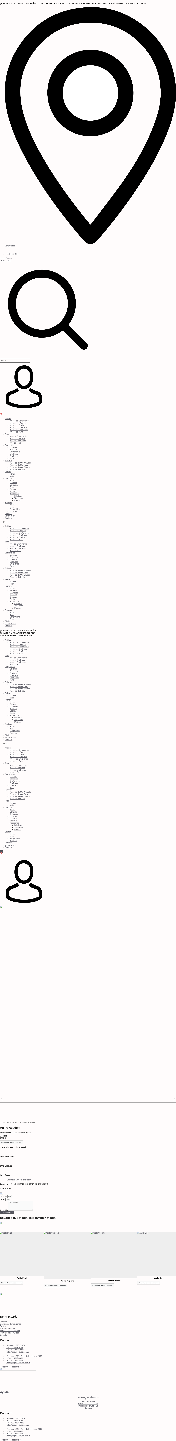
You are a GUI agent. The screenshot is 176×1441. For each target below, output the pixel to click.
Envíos (3, 1326)
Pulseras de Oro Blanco (20, 467)
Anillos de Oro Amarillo (19, 425)
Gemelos (13, 483)
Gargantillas (10, 445)
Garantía (3, 1335)
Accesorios (14, 494)
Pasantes (14, 450)
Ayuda (4, 1392)
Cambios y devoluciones (10, 1324)
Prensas (17, 500)
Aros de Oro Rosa (17, 439)
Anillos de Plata (16, 432)
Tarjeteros (18, 498)
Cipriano (8, 514)
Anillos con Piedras (18, 423)
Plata (12, 458)
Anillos (8, 419)
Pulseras (8, 461)
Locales (3, 1322)
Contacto (8, 518)
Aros (7, 434)
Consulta (4, 1210)
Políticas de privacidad (9, 1333)
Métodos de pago (7, 1328)
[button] (88, 522)
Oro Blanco (14, 456)
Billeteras (18, 496)
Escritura (13, 492)
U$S (9, 260)
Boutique (8, 503)
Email (2, 1199)
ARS (3, 260)
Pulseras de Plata (17, 469)
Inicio (2, 1122)
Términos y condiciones (10, 1331)
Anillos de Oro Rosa (18, 428)
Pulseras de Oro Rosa (19, 465)
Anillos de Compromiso (19, 421)
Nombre (3, 1196)
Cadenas (13, 489)
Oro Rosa (14, 454)
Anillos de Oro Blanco (19, 430)
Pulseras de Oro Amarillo (20, 463)
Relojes (8, 472)
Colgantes (14, 485)
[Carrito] (1, 414)
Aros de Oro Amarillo (18, 436)
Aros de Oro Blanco (18, 441)
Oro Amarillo (15, 452)
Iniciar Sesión (6, 258)
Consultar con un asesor (11, 1142)
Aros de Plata (15, 443)
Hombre (13, 474)
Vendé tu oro (10, 516)
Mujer (12, 476)
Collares (13, 447)
